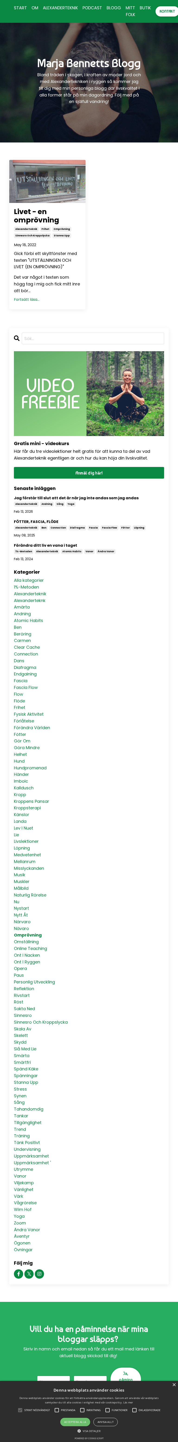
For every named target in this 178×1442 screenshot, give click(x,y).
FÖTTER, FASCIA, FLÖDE (36, 521)
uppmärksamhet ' (32, 1163)
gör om (22, 741)
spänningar (26, 1075)
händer (21, 774)
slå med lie (25, 1049)
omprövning (62, 229)
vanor (89, 551)
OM (35, 8)
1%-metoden (23, 551)
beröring (22, 634)
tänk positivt (27, 1142)
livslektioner (26, 841)
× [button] (174, 1385)
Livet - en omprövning (36, 216)
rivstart (22, 995)
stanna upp (62, 235)
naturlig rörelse (30, 895)
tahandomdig (28, 1109)
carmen (22, 640)
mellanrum (24, 861)
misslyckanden (29, 868)
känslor (21, 814)
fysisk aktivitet (29, 714)
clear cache (27, 647)
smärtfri (22, 1062)
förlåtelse (24, 721)
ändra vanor (106, 551)
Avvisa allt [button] (106, 1422)
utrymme (23, 1169)
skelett (21, 1035)
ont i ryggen (27, 962)
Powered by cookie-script (89, 1438)
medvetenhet (27, 855)
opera (20, 968)
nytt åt (21, 915)
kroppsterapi (27, 808)
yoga (71, 504)
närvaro (22, 922)
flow (18, 694)
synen (20, 1096)
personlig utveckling (34, 982)
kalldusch (24, 788)
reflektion (24, 989)
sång (60, 504)
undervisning (27, 1149)
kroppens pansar (31, 801)
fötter (125, 527)
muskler (21, 881)
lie (16, 835)
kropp (20, 794)
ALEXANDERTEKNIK (60, 8)
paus (19, 975)
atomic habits (71, 551)
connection (58, 527)
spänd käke (26, 1069)
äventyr (22, 1236)
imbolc (21, 781)
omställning (26, 942)
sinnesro (23, 1015)
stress (20, 1089)
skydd (20, 1042)
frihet (45, 229)
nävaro (21, 928)
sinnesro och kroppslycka (32, 235)
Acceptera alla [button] (75, 1422)
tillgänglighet (27, 1122)
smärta (21, 1055)
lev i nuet (23, 828)
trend (20, 1129)
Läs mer (128, 1402)
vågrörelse (25, 1203)
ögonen (22, 1243)
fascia (93, 527)
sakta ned (24, 1009)
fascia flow (109, 527)
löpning (139, 527)
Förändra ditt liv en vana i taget (45, 545)
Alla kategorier (29, 580)
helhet (20, 754)
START (20, 8)
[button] (88, 1431)
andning (46, 504)
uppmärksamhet (31, 1156)
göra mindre (27, 748)
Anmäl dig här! (89, 472)
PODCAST (92, 8)
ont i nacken (27, 955)
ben (43, 527)
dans (19, 661)
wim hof (23, 1209)
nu (16, 902)
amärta (22, 607)
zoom (20, 1223)
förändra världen (32, 728)
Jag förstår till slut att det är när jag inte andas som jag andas (76, 498)
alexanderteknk (29, 600)
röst (18, 1002)
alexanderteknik (26, 229)
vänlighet (23, 1189)
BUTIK (145, 8)
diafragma (77, 527)
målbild (21, 888)
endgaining (25, 674)
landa (20, 821)
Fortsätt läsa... (26, 299)
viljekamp (24, 1183)
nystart (21, 908)
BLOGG (114, 8)
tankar (21, 1116)
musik (19, 875)
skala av (22, 1029)
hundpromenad (30, 768)
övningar (23, 1250)
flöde (19, 701)
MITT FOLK (130, 11)
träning (22, 1136)
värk (18, 1196)
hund (19, 761)
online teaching (30, 948)
